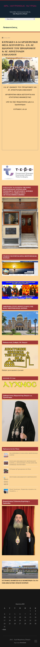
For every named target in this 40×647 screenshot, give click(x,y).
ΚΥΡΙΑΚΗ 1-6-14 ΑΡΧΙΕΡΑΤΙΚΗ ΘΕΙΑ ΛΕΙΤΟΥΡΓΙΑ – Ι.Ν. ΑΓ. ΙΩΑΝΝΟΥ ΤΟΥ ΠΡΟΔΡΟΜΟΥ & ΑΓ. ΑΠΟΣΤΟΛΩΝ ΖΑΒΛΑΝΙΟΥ (20, 48)
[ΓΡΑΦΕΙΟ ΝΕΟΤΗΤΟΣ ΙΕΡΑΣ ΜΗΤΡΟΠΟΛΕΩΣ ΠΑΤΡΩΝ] (20, 275)
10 (4, 617)
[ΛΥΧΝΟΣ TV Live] (20, 387)
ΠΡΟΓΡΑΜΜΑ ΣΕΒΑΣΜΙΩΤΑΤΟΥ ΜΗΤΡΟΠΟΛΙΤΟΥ (23, 477)
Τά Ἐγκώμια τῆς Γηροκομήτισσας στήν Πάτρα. (20, 469)
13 (20, 617)
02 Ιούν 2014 (7, 38)
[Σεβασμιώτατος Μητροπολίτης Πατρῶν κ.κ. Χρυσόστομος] (20, 441)
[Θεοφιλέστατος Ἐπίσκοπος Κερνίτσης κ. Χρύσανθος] (18, 555)
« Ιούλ (4, 629)
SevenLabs (23, 642)
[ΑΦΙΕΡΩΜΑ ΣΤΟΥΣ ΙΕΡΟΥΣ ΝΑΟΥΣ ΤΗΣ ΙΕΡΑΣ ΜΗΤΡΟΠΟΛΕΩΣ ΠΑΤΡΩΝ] (20, 334)
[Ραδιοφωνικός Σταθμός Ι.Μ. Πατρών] (20, 357)
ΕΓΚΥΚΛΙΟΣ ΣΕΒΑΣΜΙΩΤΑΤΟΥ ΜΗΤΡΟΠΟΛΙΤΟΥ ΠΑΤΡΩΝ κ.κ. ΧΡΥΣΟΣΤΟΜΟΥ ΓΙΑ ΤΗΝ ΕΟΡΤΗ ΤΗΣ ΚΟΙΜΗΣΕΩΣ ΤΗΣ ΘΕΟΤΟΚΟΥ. (23, 463)
